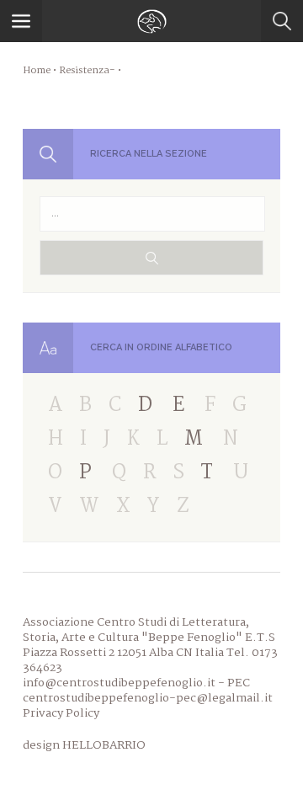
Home (36, 70)
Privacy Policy (61, 713)
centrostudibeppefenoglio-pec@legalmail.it (148, 698)
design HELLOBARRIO (84, 745)
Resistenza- (88, 70)
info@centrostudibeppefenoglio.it (119, 683)
